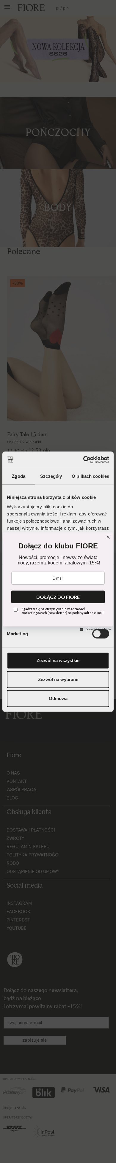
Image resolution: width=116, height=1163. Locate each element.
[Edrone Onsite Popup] (58, 581)
